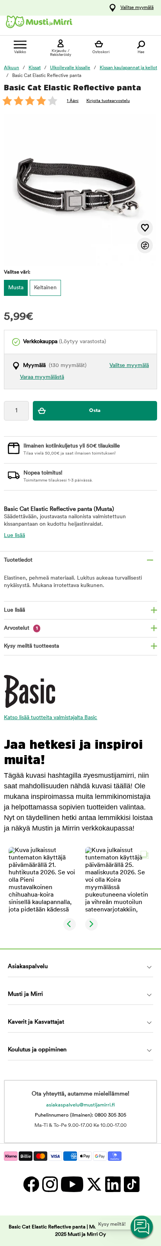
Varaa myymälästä (42, 377)
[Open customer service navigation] (142, 1227)
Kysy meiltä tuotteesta (31, 646)
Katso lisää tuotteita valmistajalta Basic (50, 718)
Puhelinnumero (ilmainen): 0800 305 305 (80, 1115)
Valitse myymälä (137, 7)
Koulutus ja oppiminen (37, 1050)
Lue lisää (14, 536)
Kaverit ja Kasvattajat (36, 1022)
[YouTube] (71, 1184)
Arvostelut (21, 628)
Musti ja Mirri (25, 994)
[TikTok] (131, 1184)
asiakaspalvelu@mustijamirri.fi (80, 1105)
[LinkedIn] (112, 1184)
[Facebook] (30, 1184)
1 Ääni (73, 101)
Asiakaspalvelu (28, 967)
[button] (42, 880)
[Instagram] (49, 1184)
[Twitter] (93, 1184)
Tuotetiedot (18, 560)
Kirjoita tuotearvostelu (108, 101)
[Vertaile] (145, 245)
